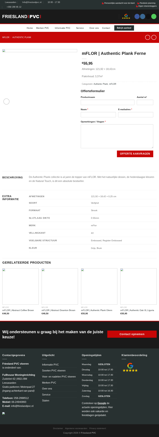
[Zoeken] (115, 16)
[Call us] (153, 16)
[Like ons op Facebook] (137, 16)
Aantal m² (142, 97)
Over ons (94, 28)
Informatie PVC (62, 28)
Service (80, 28)
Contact (106, 28)
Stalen (45, 400)
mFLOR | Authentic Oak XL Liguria (137, 310)
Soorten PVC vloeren (54, 370)
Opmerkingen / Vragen (93, 121)
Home (30, 28)
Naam (84, 109)
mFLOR (5, 37)
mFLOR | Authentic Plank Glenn (96, 310)
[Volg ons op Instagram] (142, 16)
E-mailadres (125, 109)
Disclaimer (58, 428)
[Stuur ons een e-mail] (148, 16)
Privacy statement (97, 428)
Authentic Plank (21, 37)
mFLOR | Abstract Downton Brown (58, 310)
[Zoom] (6, 101)
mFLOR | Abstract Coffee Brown (18, 310)
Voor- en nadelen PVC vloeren (59, 376)
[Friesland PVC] (21, 16)
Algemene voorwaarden (76, 428)
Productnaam (88, 97)
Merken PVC (42, 28)
